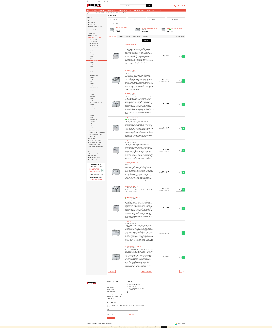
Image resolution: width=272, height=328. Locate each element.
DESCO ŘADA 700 (93, 41)
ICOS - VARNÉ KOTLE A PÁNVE (96, 134)
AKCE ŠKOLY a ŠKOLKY (93, 159)
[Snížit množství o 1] (181, 57)
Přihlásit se (111, 318)
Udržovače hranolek (94, 87)
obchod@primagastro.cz (134, 284)
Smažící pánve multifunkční (96, 102)
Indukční (92, 54)
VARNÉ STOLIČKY (93, 136)
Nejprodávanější (136, 36)
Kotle (91, 113)
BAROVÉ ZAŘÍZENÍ (92, 33)
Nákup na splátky (145, 1)
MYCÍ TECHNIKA (91, 24)
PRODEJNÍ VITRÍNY (92, 149)
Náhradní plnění (110, 289)
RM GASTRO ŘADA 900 (94, 130)
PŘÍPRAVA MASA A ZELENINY (94, 31)
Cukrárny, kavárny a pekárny (94, 157)
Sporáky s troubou (94, 60)
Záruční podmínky (110, 293)
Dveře (91, 125)
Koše (91, 123)
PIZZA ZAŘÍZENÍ (91, 138)
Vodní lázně (92, 96)
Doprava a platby (134, 1)
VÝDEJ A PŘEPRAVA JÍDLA (94, 144)
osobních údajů (129, 314)
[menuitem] (88, 10)
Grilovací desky (93, 70)
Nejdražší (128, 36)
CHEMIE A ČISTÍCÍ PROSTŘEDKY (95, 140)
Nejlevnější (121, 36)
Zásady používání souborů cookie (114, 296)
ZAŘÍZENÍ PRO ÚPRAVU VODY (94, 148)
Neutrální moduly (93, 119)
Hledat (149, 5)
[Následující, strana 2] (180, 271)
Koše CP (92, 94)
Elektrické (92, 51)
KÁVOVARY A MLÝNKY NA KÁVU (95, 142)
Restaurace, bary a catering (94, 153)
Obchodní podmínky (111, 291)
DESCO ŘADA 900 (93, 39)
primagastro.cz (132, 292)
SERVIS (89, 151)
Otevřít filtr (146, 40)
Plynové (91, 56)
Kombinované (93, 68)
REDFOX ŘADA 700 (93, 43)
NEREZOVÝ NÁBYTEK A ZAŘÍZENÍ (95, 146)
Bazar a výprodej (91, 22)
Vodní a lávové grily (94, 75)
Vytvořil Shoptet (181, 323)
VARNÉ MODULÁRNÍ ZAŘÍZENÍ (94, 37)
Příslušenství (92, 121)
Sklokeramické (93, 52)
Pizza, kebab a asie (92, 155)
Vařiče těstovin (93, 89)
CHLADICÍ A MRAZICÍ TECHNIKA (95, 26)
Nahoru (112, 271)
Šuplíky (91, 127)
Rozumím (164, 326)
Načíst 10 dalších (146, 271)
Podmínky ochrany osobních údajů (114, 294)
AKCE (89, 20)
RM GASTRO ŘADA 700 (94, 47)
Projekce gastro (110, 298)
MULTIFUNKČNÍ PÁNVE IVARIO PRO (97, 132)
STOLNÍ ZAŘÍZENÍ (92, 30)
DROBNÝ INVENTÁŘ (92, 35)
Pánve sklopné (93, 108)
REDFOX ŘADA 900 (93, 45)
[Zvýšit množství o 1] (181, 55)
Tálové (91, 58)
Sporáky (91, 49)
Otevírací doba (123, 1)
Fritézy (91, 81)
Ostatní (91, 129)
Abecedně (145, 36)
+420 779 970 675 (133, 286)
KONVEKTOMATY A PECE (93, 28)
